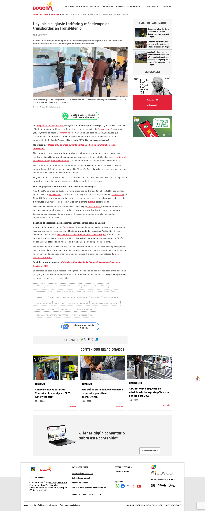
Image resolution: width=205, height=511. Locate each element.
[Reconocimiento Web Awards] (172, 485)
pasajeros (66, 309)
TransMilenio (103, 129)
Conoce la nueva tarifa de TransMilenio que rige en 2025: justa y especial (53, 393)
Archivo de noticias (80, 482)
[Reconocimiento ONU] (153, 485)
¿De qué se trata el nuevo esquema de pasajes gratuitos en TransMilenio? (102, 393)
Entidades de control (81, 478)
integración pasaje (84, 309)
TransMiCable (65, 132)
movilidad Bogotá (43, 303)
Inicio (35, 14)
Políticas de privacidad (47, 505)
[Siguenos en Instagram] (133, 486)
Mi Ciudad (44, 14)
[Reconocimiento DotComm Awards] (162, 485)
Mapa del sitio (30, 505)
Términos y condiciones (70, 505)
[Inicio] (43, 6)
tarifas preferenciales (46, 309)
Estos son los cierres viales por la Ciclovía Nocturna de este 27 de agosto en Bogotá (158, 44)
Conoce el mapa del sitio (82, 473)
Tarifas (38, 285)
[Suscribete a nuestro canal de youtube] (139, 486)
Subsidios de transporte (75, 297)
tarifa (49, 285)
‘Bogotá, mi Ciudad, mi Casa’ (50, 125)
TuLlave (91, 201)
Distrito (66, 227)
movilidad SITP (111, 297)
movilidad (95, 297)
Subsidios (54, 297)
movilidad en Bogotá (78, 303)
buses (87, 285)
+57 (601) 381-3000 (58, 482)
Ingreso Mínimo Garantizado (105, 303)
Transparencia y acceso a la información (89, 487)
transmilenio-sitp (85, 291)
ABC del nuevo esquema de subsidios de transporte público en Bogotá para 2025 (149, 392)
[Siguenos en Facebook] (117, 486)
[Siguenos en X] (128, 486)
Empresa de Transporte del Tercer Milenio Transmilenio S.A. (64, 315)
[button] (81, 340)
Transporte (40, 297)
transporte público (107, 291)
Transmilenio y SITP (44, 291)
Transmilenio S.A (65, 291)
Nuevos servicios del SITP (68, 285)
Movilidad (55, 14)
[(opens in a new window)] (92, 340)
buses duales (100, 285)
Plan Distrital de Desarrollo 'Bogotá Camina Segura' (81, 234)
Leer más (73, 406)
